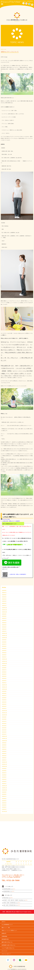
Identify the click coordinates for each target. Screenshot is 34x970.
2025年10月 (4, 611)
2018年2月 (4, 807)
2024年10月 (4, 637)
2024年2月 (4, 654)
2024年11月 (4, 635)
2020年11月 (4, 738)
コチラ (14, 888)
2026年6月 (4, 594)
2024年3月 (4, 652)
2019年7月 (4, 772)
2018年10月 (4, 789)
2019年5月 (4, 777)
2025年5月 (4, 622)
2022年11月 (4, 687)
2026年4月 (4, 599)
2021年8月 (4, 719)
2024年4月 (4, 650)
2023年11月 (4, 661)
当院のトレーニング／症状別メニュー (9, 930)
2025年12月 (4, 607)
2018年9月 (4, 792)
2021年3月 (4, 729)
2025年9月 (4, 614)
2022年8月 (4, 693)
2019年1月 (4, 783)
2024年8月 (4, 642)
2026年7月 (4, 592)
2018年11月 (4, 787)
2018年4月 (4, 802)
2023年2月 (4, 680)
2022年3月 (4, 704)
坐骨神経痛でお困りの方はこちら (8, 945)
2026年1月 (4, 605)
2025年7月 (4, 618)
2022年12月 (4, 684)
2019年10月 (4, 766)
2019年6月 (4, 774)
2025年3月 (4, 626)
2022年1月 (4, 708)
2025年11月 (4, 609)
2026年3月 (4, 601)
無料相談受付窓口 (5, 939)
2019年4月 (4, 779)
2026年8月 (4, 590)
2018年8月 (4, 794)
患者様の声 (4, 933)
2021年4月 (4, 727)
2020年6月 (4, 749)
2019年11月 (4, 764)
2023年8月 (4, 667)
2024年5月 (4, 648)
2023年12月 (4, 659)
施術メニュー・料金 (6, 927)
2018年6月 (4, 798)
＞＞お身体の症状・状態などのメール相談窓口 (10, 521)
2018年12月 (4, 785)
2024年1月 (4, 656)
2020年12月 (4, 736)
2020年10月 (4, 740)
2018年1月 (4, 809)
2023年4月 (4, 676)
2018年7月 (4, 796)
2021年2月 (4, 732)
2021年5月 (4, 725)
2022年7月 (4, 695)
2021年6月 (4, 723)
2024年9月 (4, 639)
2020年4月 (4, 753)
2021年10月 (4, 714)
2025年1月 (4, 631)
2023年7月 (4, 669)
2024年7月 (4, 644)
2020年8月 (4, 744)
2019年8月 (4, 770)
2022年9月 (4, 691)
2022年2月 (4, 706)
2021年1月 (4, 734)
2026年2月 (4, 603)
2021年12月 (4, 710)
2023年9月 (4, 665)
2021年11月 (4, 712)
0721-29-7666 (13, 880)
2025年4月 (4, 624)
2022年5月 (4, 699)
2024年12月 (4, 633)
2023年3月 (4, 678)
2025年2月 (4, 629)
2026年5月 (4, 596)
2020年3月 (4, 755)
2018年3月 (4, 805)
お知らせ (3, 921)
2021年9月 (4, 717)
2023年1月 (4, 682)
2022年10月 (4, 689)
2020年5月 (4, 751)
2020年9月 (4, 742)
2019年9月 (4, 768)
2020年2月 (4, 757)
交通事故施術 (4, 936)
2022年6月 (4, 697)
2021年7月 (4, 721)
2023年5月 (4, 674)
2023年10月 (4, 663)
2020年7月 (4, 747)
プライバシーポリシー (6, 953)
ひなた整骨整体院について (7, 924)
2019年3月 (4, 781)
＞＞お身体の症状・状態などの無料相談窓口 (17, 574)
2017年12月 (4, 811)
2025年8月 (4, 616)
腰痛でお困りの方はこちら (7, 942)
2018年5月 (4, 800)
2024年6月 (4, 646)
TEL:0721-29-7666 (6, 519)
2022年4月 (4, 702)
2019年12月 (4, 762)
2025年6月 (4, 620)
